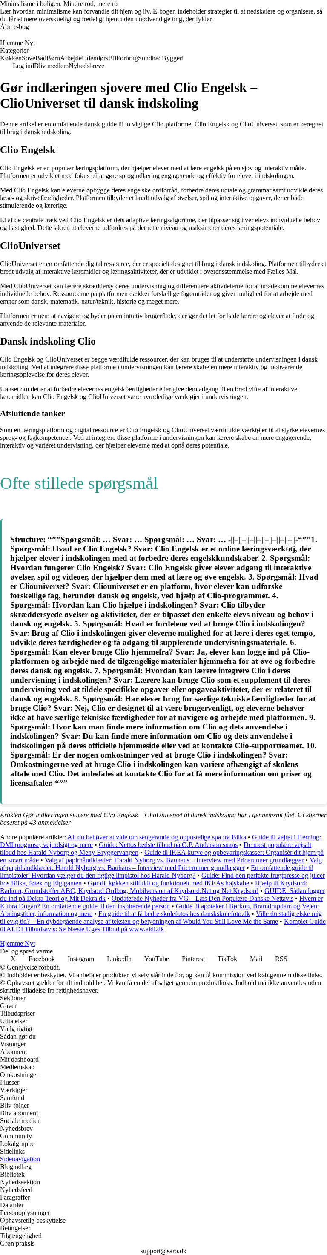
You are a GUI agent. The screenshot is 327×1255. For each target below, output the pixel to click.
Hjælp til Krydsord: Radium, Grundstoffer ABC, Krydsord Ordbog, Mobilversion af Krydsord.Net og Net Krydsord (153, 886)
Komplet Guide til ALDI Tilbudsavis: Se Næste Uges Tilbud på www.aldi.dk (163, 925)
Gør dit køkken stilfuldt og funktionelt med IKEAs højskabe (168, 883)
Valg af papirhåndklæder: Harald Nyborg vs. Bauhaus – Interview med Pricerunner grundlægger (174, 860)
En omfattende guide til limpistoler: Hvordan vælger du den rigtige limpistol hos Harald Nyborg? (156, 871)
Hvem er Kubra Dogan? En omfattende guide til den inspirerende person (161, 902)
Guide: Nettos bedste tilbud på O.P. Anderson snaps (168, 844)
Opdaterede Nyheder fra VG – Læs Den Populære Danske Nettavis (202, 898)
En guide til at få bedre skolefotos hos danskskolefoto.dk (174, 913)
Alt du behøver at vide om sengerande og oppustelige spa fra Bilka (156, 837)
